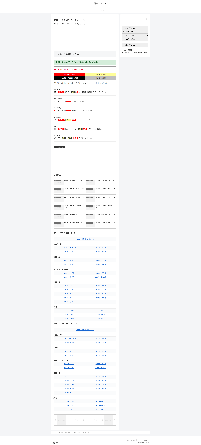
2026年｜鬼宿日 (101, 247)
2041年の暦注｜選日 (59, 147)
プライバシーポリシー (142, 440)
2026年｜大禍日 (101, 294)
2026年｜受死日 (101, 273)
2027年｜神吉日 (69, 351)
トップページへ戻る (131, 440)
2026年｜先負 (69, 314)
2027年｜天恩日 (101, 351)
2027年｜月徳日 (101, 355)
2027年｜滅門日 (101, 388)
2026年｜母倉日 (69, 264)
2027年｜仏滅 (100, 405)
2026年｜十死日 (69, 273)
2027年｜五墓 (69, 376)
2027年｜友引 (100, 401)
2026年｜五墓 (69, 286)
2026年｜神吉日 (69, 260)
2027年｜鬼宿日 (101, 338)
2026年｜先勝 (69, 310)
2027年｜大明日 (101, 342)
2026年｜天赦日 (69, 252)
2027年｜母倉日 (69, 355)
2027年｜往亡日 (69, 392)
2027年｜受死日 (101, 364)
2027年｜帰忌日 (101, 376)
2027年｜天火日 (101, 380)
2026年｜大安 (69, 318)
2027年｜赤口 (100, 409)
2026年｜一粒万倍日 (69, 247)
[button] (146, 19)
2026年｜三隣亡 (69, 277)
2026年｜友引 (100, 310)
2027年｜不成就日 (100, 368)
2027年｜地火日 (69, 384)
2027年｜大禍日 (101, 384)
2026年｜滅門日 (101, 298)
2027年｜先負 (69, 405)
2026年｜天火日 (101, 290)
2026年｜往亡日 (69, 302)
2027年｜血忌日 (69, 380)
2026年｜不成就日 (100, 277)
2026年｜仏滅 (100, 314)
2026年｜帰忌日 (101, 286)
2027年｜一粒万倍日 (69, 338)
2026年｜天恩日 (101, 260)
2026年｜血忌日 (69, 290)
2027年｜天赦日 (69, 342)
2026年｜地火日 (69, 294)
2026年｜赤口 (100, 318)
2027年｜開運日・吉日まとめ (85, 330)
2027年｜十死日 (69, 364)
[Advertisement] (85, 38)
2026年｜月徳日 (101, 264)
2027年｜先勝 (69, 401)
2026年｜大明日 (101, 252)
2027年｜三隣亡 (69, 368)
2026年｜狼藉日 (69, 298)
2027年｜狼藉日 (69, 388)
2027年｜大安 (69, 409)
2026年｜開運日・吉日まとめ (85, 239)
